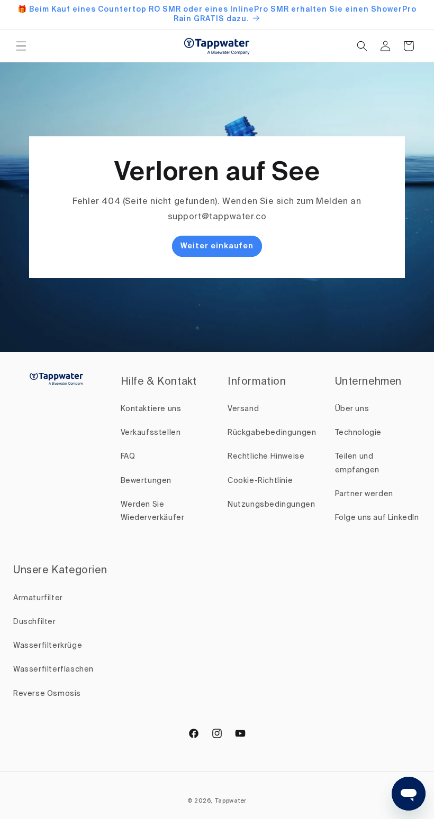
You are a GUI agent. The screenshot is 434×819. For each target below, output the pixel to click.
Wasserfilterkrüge (47, 645)
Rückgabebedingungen (272, 432)
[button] (21, 46)
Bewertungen (146, 481)
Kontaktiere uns (151, 409)
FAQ (128, 456)
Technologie (358, 432)
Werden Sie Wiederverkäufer (153, 511)
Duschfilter (34, 622)
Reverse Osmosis (47, 693)
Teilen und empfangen (357, 463)
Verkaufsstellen (151, 432)
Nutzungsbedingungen (271, 504)
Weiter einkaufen (217, 246)
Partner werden (364, 494)
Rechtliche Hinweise (266, 456)
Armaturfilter (38, 598)
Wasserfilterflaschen (53, 669)
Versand (243, 409)
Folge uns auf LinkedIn (377, 518)
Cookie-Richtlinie (260, 481)
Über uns (352, 409)
